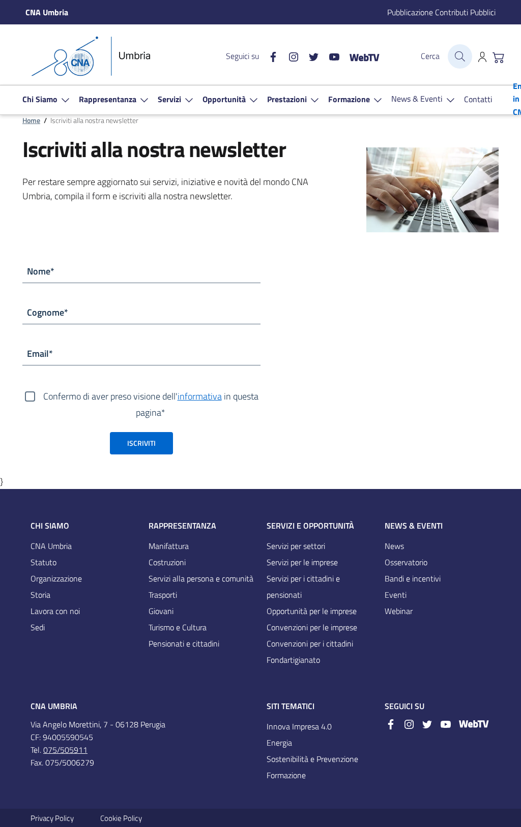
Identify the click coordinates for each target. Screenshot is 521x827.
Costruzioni (167, 562)
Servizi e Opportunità (310, 525)
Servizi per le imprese (302, 562)
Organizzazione (56, 578)
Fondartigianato (293, 660)
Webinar (399, 611)
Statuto (43, 562)
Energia (279, 743)
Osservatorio (406, 562)
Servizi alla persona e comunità (201, 578)
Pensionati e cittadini (184, 643)
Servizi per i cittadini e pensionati (303, 586)
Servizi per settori (296, 546)
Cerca (430, 56)
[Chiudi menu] (506, 23)
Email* (40, 353)
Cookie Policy (121, 818)
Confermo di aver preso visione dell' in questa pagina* (150, 397)
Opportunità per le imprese (312, 611)
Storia (40, 595)
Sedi (38, 627)
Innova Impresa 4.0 (299, 726)
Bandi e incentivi (413, 578)
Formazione (286, 775)
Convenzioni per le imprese (312, 627)
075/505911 (65, 750)
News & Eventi (414, 525)
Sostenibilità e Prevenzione (312, 759)
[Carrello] (499, 56)
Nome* (40, 271)
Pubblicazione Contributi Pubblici (441, 12)
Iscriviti (141, 443)
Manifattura (169, 546)
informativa (200, 396)
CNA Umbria (51, 546)
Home (31, 120)
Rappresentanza (182, 525)
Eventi (396, 595)
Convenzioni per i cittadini (310, 643)
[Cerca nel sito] (460, 56)
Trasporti (163, 595)
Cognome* (47, 312)
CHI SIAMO (50, 525)
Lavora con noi (55, 611)
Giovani (161, 611)
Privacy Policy (52, 818)
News (394, 546)
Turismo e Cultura (178, 627)
